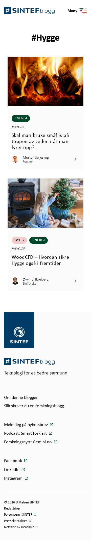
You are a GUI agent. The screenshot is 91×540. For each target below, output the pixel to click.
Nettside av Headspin (19, 527)
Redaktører (12, 509)
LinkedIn (12, 469)
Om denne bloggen (21, 397)
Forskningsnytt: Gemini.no (28, 442)
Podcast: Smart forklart (26, 433)
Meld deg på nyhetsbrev (26, 424)
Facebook (13, 461)
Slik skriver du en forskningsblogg (34, 406)
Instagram (14, 478)
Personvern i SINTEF (18, 515)
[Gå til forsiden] (29, 361)
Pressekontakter (16, 521)
